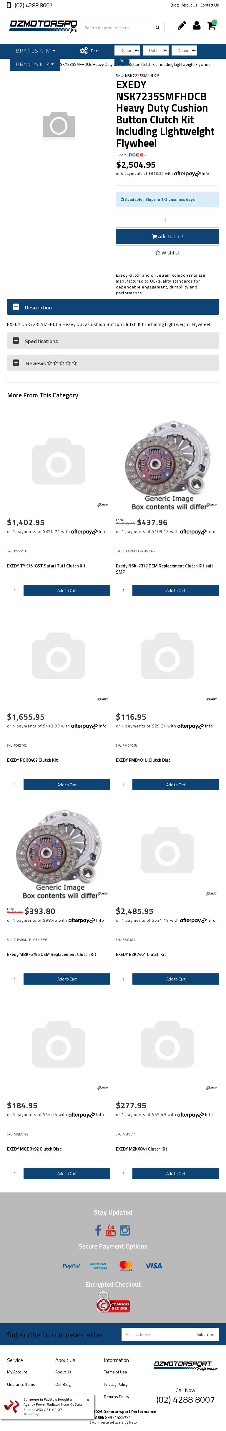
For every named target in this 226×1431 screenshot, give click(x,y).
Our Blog (63, 1384)
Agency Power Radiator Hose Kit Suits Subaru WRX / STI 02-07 (53, 1406)
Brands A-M (34, 51)
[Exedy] (103, 505)
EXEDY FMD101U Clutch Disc (143, 760)
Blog (175, 5)
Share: (123, 155)
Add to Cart (170, 236)
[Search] (157, 27)
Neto (133, 1422)
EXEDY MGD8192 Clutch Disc (34, 1149)
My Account (17, 1372)
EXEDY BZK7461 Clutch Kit (141, 954)
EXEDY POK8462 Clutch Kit (32, 760)
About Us (189, 5)
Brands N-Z (33, 64)
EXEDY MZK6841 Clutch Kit (141, 1149)
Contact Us (209, 5)
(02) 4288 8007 (33, 5)
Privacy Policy (116, 1384)
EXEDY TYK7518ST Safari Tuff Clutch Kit (46, 565)
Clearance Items (21, 1384)
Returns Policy (116, 1397)
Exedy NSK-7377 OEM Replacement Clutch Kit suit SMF (164, 568)
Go (121, 60)
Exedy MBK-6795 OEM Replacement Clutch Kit (52, 954)
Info (205, 173)
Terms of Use (115, 1372)
